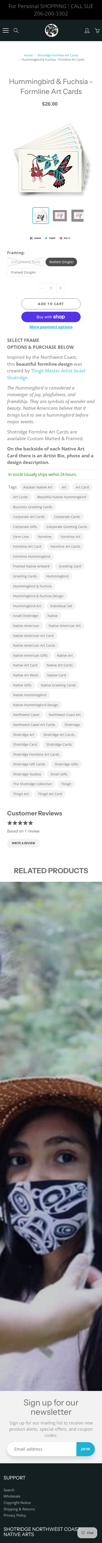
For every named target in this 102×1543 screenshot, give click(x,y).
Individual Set (61, 606)
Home (28, 55)
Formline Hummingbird (31, 556)
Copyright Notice (17, 1502)
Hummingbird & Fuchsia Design (38, 596)
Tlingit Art (21, 794)
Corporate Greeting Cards (66, 526)
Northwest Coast (26, 714)
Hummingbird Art (27, 606)
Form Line (21, 536)
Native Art (65, 655)
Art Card (82, 487)
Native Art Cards (60, 665)
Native (52, 615)
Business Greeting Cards (32, 507)
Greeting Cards (25, 576)
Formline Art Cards (65, 546)
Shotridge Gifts (66, 764)
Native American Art (65, 625)
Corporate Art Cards (29, 516)
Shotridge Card (25, 744)
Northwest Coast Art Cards (34, 724)
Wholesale (12, 1496)
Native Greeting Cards (58, 685)
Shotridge (72, 724)
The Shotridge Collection (32, 784)
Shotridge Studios (27, 774)
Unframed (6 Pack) (25, 262)
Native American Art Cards (34, 645)
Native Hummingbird (29, 695)
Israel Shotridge (25, 615)
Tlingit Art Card (50, 794)
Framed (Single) (23, 272)
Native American (26, 625)
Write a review (23, 843)
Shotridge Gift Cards (29, 764)
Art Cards (20, 497)
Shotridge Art (23, 734)
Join (85, 1449)
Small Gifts (59, 774)
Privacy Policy (15, 1515)
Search (9, 1490)
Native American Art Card (33, 635)
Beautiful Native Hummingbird (61, 497)
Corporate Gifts (25, 526)
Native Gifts (22, 685)
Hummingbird (57, 576)
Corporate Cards (67, 516)
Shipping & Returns (19, 1509)
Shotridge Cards (59, 744)
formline (44, 536)
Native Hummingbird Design (35, 705)
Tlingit (66, 784)
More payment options (51, 327)
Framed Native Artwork (31, 566)
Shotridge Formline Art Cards (57, 55)
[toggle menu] (5, 30)
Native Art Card (25, 665)
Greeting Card (70, 566)
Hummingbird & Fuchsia (32, 586)
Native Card (56, 675)
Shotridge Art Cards (59, 734)
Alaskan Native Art (37, 487)
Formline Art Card (27, 546)
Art (64, 487)
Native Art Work (25, 675)
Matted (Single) (61, 262)
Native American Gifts (30, 655)
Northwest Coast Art (65, 714)
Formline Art (70, 536)
